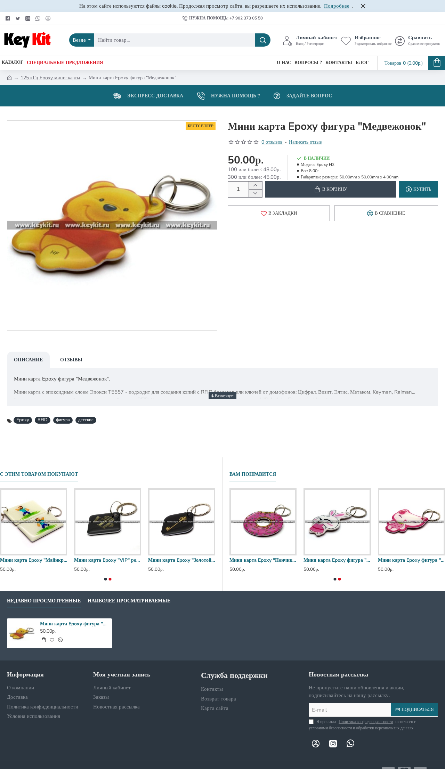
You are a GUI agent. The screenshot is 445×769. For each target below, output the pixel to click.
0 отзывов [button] (272, 142)
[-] (255, 193)
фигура (63, 420)
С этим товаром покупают (39, 474)
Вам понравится (252, 474)
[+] (255, 186)
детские (86, 420)
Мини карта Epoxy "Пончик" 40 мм (263, 560)
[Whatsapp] (39, 18)
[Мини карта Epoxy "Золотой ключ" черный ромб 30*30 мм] (181, 522)
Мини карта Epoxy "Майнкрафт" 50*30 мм (33, 560)
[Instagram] (29, 18)
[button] (330, 189)
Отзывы (71, 360)
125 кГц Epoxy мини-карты (50, 77)
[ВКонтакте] (49, 18)
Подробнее (336, 5)
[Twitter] (19, 18)
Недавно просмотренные (44, 601)
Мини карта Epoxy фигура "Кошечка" (411, 560)
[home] (9, 77)
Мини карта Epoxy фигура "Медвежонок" (75, 624)
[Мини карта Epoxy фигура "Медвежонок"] (21, 633)
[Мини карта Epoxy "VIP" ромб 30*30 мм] (107, 522)
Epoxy (22, 420)
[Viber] (368, 743)
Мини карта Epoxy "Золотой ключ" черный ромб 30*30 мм (181, 560)
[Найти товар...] (262, 40)
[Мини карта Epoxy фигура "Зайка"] (337, 522)
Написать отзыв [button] (305, 142)
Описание (28, 360)
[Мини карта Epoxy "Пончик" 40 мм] (263, 522)
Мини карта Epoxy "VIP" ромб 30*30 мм (107, 560)
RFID (43, 420)
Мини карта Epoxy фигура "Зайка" (337, 560)
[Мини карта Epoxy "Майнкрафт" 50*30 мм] (33, 522)
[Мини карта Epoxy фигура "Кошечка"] (411, 522)
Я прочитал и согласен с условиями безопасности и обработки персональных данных (362, 725)
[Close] (363, 6)
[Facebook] (8, 18)
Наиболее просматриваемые (129, 601)
